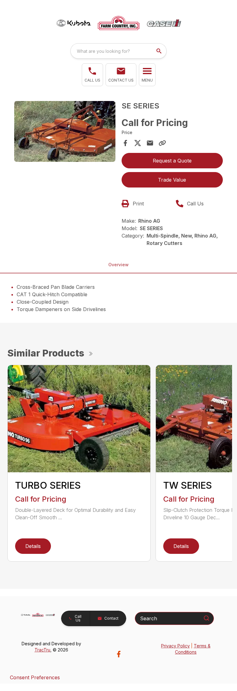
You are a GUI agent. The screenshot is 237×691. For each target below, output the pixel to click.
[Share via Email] (150, 143)
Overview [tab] (118, 264)
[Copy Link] (162, 143)
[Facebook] (119, 654)
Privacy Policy (175, 645)
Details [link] (33, 546)
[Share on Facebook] (125, 143)
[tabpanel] (64, 132)
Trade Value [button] (172, 180)
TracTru (42, 649)
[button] (92, 74)
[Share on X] (137, 143)
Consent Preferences (35, 677)
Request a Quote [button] (172, 161)
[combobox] (118, 51)
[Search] (206, 618)
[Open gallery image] (64, 131)
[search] (159, 51)
